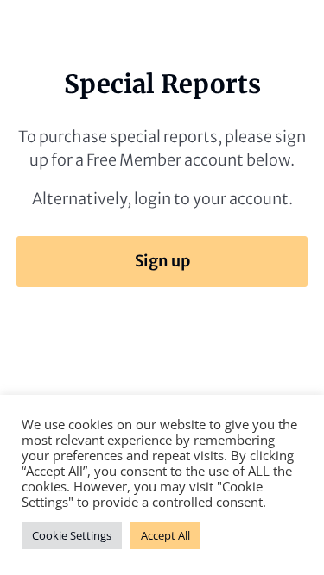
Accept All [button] (165, 535)
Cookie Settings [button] (71, 535)
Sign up (162, 261)
